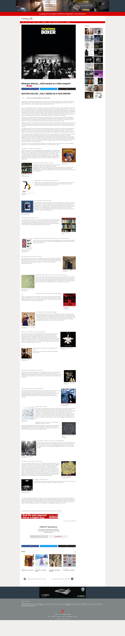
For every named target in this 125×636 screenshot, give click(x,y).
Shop (62, 22)
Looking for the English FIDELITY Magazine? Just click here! (62, 14)
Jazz (21, 568)
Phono (50, 603)
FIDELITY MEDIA (58, 616)
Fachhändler (67, 22)
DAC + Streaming (63, 603)
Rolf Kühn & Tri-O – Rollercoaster (27, 570)
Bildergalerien (85, 604)
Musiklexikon (62, 604)
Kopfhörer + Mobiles (70, 603)
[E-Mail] (67, 89)
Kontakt (75, 616)
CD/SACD (53, 603)
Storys (33, 22)
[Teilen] (30, 89)
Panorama (92, 603)
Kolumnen (100, 603)
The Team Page (53, 616)
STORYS (83, 603)
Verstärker (46, 603)
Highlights (44, 22)
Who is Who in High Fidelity (34, 604)
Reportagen (87, 603)
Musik (38, 22)
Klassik (43, 604)
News (26, 22)
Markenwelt (80, 604)
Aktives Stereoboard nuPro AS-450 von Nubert (37, 579)
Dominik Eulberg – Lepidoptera (69, 570)
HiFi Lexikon (26, 604)
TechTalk (95, 603)
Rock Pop (38, 568)
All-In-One (58, 603)
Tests (29, 22)
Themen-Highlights (74, 604)
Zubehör (76, 603)
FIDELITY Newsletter (56, 22)
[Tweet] (48, 89)
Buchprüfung (57, 604)
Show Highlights (94, 604)
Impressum (63, 616)
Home (23, 22)
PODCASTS (49, 22)
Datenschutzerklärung (69, 616)
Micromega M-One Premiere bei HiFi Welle (61, 579)
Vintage (80, 603)
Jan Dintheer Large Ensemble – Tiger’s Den (54, 571)
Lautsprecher (32, 603)
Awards (89, 604)
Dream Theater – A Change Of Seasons (40, 571)
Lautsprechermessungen (40, 603)
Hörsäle (53, 604)
